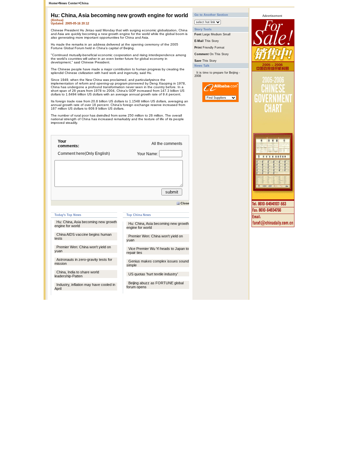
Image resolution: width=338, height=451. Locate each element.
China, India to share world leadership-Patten (76, 274)
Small (226, 34)
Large (206, 34)
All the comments (167, 143)
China (84, 3)
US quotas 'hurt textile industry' (153, 274)
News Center (68, 3)
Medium (216, 34)
